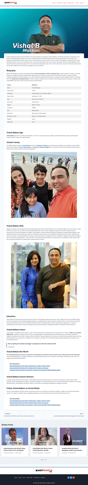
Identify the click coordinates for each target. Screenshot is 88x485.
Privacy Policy (29, 477)
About (16, 477)
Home (54, 2)
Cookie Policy (36, 477)
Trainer (77, 2)
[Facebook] (68, 478)
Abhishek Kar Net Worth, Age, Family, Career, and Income (19, 415)
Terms (24, 477)
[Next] (84, 443)
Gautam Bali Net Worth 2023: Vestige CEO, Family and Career (29, 368)
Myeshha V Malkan (39, 147)
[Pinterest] (74, 478)
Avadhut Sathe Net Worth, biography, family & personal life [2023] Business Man (35, 370)
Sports (81, 2)
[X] (71, 478)
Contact (20, 477)
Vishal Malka (26, 145)
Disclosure (43, 477)
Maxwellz (65, 452)
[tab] (41, 459)
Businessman (70, 2)
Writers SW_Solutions (9, 452)
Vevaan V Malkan (23, 147)
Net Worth (59, 2)
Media (64, 2)
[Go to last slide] (4, 443)
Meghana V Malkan (42, 145)
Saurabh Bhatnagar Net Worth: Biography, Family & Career (69, 415)
